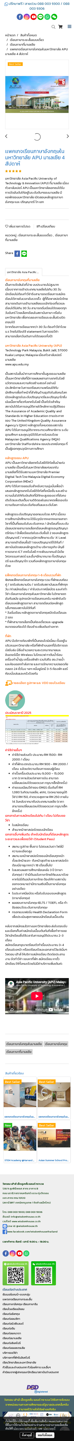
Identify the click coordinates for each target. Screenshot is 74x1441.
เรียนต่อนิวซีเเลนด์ (13, 1323)
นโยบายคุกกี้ (49, 1428)
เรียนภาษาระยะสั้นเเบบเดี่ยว (35, 235)
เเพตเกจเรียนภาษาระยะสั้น (17, 1299)
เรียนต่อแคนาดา (12, 1333)
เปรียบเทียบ (47, 226)
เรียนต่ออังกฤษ (11, 1314)
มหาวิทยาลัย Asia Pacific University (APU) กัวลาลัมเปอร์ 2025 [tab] (24, 272)
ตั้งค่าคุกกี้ (27, 1435)
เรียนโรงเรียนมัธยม (13, 1309)
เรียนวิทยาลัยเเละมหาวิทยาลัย (19, 1362)
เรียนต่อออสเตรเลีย (14, 1348)
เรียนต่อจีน (9, 1328)
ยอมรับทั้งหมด (45, 1435)
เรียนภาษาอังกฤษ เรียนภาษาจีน (20, 1304)
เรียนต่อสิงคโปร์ (12, 1343)
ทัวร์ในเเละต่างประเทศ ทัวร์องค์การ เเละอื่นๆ (27, 1367)
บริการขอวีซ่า (10, 1353)
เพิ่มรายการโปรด (19, 226)
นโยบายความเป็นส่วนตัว (25, 1428)
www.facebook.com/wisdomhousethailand (32, 1231)
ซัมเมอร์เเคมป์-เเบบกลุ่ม (16, 1294)
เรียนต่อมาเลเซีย (12, 1338)
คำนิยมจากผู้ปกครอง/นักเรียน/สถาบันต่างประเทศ (31, 1372)
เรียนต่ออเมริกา (11, 1319)
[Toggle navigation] (69, 27)
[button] (52, 27)
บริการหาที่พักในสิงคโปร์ (16, 1357)
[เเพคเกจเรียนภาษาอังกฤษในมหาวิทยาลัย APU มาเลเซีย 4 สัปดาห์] (37, 94)
